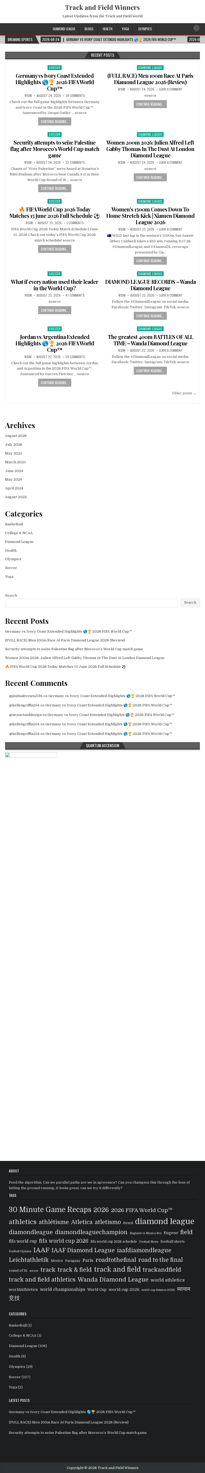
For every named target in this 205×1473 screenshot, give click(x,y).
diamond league (164, 1221)
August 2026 (16, 436)
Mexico (57, 1261)
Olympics (145, 28)
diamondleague (31, 1232)
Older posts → (184, 393)
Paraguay (72, 1261)
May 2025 (13, 453)
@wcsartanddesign (25, 715)
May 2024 (13, 479)
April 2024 (14, 488)
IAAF (41, 1250)
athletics (23, 1222)
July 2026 (13, 445)
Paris (87, 1260)
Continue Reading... (55, 121)
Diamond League (64, 28)
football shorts (172, 1241)
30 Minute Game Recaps (50, 1210)
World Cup (97, 1290)
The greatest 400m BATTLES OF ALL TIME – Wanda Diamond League (150, 340)
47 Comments (75, 295)
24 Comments (75, 356)
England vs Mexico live (145, 1233)
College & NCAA (19, 533)
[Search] (196, 28)
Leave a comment (171, 89)
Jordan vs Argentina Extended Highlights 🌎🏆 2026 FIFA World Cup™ (54, 343)
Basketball (14, 524)
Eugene (171, 1233)
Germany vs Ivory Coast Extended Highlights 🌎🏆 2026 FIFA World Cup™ (54, 82)
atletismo (108, 1222)
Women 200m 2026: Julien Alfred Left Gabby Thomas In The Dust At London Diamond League (150, 149)
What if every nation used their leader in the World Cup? (54, 285)
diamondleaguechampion (91, 1232)
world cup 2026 (124, 1289)
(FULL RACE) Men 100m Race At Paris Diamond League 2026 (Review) (150, 78)
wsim (28, 95)
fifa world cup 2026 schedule (113, 1241)
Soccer (54, 67)
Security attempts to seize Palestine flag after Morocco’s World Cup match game (54, 149)
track (48, 1269)
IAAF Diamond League (83, 1250)
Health (107, 28)
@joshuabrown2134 (25, 696)
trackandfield (162, 1269)
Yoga (125, 28)
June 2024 (14, 471)
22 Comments (75, 162)
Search (11, 596)
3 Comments (75, 222)
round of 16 (18, 1270)
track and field (117, 1269)
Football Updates (20, 1251)
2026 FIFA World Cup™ (141, 1210)
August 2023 (16, 497)
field (186, 1232)
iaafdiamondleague (144, 1250)
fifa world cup (23, 1241)
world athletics (168, 1280)
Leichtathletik (29, 1260)
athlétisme (54, 1222)
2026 (101, 1210)
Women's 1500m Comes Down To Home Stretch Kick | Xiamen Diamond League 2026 (150, 216)
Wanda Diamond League (113, 1279)
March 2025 (15, 462)
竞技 (14, 1298)
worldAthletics (23, 1289)
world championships (62, 1289)
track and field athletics (42, 1279)
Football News (148, 1241)
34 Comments (75, 95)
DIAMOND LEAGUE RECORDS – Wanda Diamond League (150, 285)
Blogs (89, 28)
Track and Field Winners (102, 7)
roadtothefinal (116, 1260)
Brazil (128, 1223)
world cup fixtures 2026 (158, 1290)
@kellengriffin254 (24, 705)
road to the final (160, 1260)
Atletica (82, 1222)
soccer (33, 1270)
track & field (75, 1270)
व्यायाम (183, 1289)
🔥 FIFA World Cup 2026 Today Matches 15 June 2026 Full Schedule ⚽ (54, 212)
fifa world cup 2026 (63, 1241)
